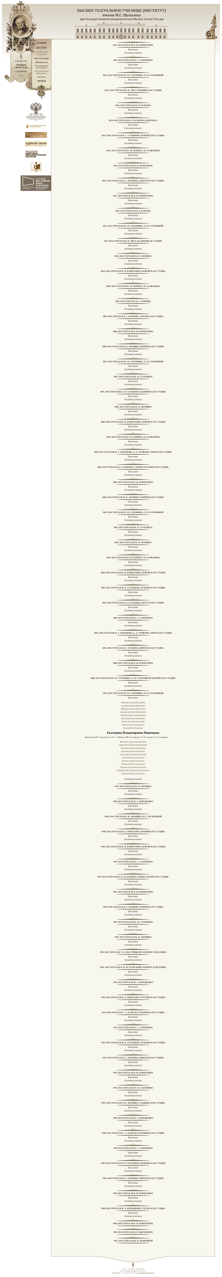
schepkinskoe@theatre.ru (146, 1273)
